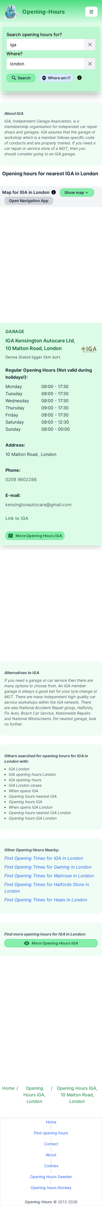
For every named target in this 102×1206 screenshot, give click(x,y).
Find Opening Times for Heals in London (45, 899)
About (51, 1154)
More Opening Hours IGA (39, 535)
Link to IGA (16, 518)
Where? (14, 53)
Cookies (51, 1165)
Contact (51, 1143)
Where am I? (59, 77)
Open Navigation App (28, 200)
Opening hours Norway (51, 1187)
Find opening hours (51, 1133)
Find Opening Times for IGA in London (43, 858)
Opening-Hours (38, 1201)
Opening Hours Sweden (51, 1176)
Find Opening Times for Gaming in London (47, 867)
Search (24, 77)
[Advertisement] (51, 267)
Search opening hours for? (34, 34)
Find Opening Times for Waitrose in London (49, 875)
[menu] (91, 12)
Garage (14, 331)
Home (51, 1122)
